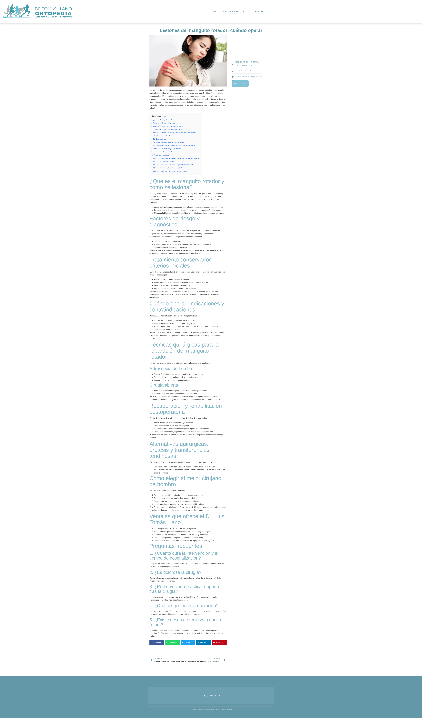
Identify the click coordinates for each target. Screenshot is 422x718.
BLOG (245, 12)
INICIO (215, 12)
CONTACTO (258, 12)
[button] (156, 642)
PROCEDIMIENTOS (231, 12)
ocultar (165, 116)
